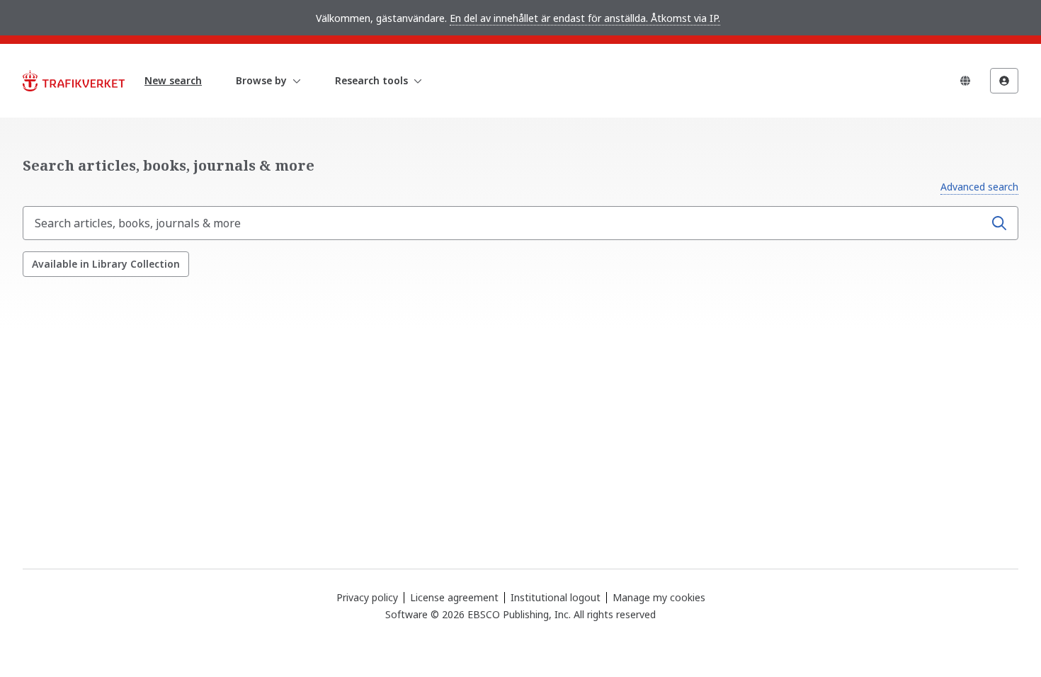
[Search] (999, 223)
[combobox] (505, 223)
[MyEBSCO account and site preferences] (1004, 80)
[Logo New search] (74, 80)
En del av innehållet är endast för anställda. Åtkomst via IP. (585, 18)
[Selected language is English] (965, 80)
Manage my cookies (659, 597)
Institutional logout (556, 597)
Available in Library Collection (106, 264)
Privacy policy (367, 597)
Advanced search (979, 186)
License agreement (454, 597)
